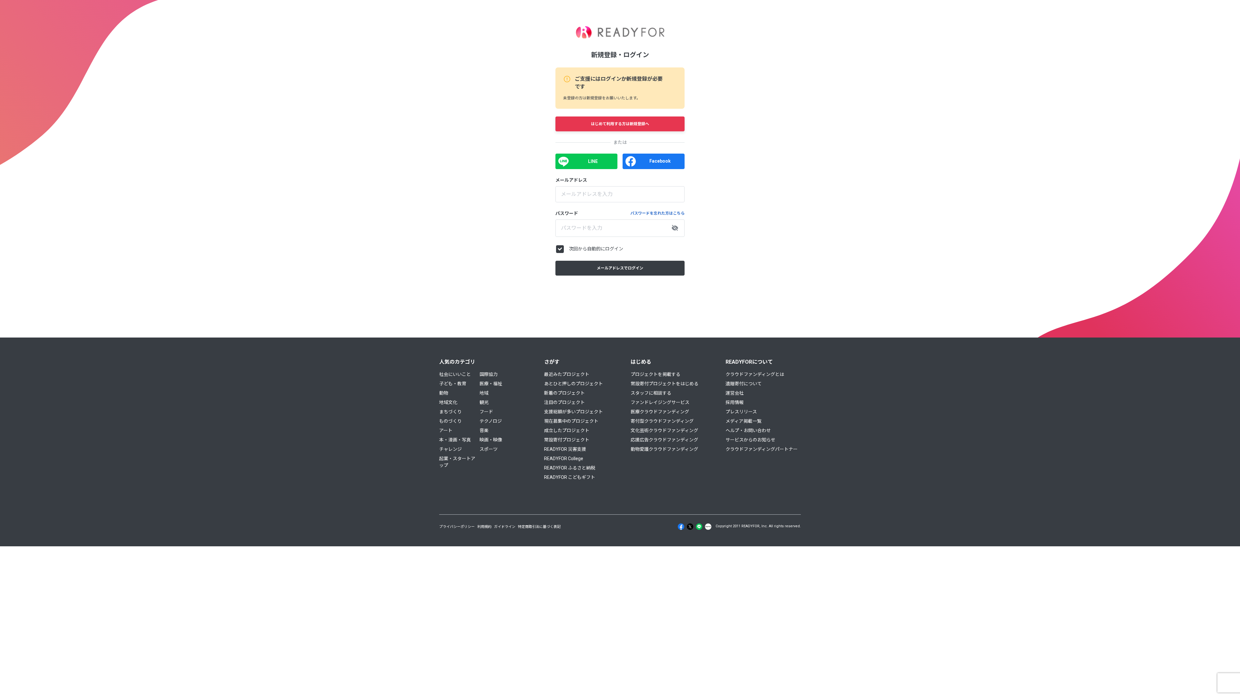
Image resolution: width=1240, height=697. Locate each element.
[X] (690, 526)
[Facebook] (681, 526)
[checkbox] (560, 249)
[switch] (675, 228)
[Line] (699, 526)
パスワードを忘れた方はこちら (657, 213)
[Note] (708, 526)
